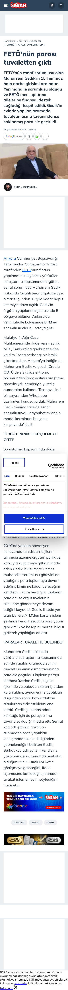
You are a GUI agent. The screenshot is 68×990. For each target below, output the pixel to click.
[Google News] (14, 136)
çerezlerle (20, 983)
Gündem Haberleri (30, 41)
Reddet (13, 462)
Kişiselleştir (31, 529)
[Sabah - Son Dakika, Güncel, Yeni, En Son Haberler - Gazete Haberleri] (18, 5)
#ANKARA (19, 822)
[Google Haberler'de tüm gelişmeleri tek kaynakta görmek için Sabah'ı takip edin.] (34, 803)
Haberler (9, 41)
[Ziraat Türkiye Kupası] (52, 5)
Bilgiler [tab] (19, 475)
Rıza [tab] (6, 475)
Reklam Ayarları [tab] (38, 475)
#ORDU (35, 822)
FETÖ (26, 270)
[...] (45, 136)
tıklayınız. (6, 988)
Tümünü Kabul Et (34, 518)
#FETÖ (50, 822)
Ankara (10, 258)
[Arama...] (61, 5)
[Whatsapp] (37, 136)
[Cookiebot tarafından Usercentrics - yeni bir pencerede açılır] (48, 466)
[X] (29, 136)
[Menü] (6, 5)
